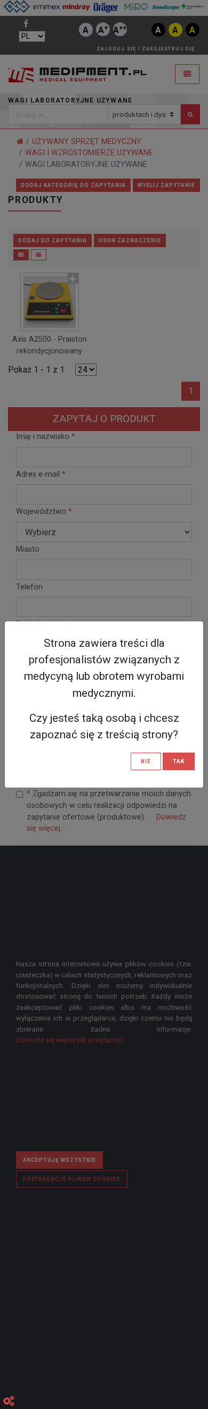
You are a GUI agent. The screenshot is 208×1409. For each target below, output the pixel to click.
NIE (146, 761)
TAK (179, 761)
